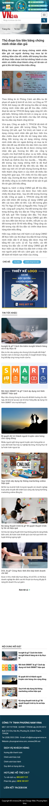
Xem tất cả (23, 590)
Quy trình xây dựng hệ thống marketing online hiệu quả (23, 482)
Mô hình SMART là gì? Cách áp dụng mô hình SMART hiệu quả (23, 392)
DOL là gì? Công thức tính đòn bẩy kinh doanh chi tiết (23, 572)
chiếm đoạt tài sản (32, 262)
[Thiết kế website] (24, 6)
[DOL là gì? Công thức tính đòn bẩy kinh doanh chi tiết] (24, 555)
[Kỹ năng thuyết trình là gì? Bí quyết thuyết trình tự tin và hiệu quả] (24, 510)
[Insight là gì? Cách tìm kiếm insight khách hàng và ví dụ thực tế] (24, 331)
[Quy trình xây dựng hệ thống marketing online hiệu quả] (24, 466)
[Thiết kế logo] (24, 288)
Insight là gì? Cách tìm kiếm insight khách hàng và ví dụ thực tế (24, 347)
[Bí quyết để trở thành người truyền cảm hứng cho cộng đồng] (24, 421)
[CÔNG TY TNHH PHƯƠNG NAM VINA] (11, 15)
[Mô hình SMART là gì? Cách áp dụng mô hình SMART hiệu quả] (24, 376)
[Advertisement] (24, 619)
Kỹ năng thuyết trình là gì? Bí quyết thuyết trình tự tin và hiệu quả (24, 527)
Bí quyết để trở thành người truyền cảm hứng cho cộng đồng (22, 437)
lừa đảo (17, 262)
